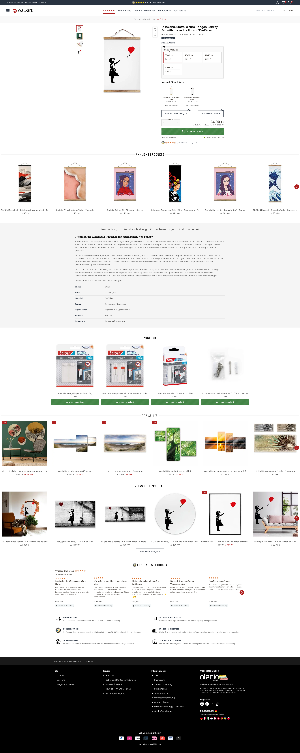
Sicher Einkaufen (71, 629)
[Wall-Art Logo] (23, 10)
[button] (122, 62)
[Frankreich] (205, 718)
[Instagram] (202, 704)
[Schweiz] (218, 718)
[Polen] (228, 718)
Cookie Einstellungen (163, 711)
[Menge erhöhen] (177, 122)
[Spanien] (222, 718)
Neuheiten (11, 2)
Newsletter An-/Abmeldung (118, 689)
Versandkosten (70, 617)
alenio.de (203, 684)
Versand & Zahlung (163, 684)
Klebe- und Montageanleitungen (121, 680)
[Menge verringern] (164, 122)
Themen (20, 2)
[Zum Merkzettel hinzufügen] (155, 29)
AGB (156, 675)
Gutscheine (111, 675)
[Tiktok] (217, 704)
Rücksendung (160, 689)
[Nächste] (296, 186)
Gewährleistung (161, 702)
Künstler (42, 2)
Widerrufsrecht (88, 661)
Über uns (61, 680)
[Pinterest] (207, 704)
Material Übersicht (114, 684)
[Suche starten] (284, 10)
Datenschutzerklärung (72, 661)
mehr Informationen (171, 105)
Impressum (58, 661)
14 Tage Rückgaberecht (170, 617)
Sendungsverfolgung (115, 693)
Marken (27, 2)
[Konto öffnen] (277, 2)
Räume (35, 2)
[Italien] (208, 718)
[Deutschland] (201, 718)
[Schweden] (225, 718)
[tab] (109, 229)
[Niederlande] (211, 718)
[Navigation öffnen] (8, 10)
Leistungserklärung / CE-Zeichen (169, 706)
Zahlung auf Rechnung (170, 640)
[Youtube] (212, 704)
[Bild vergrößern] (155, 34)
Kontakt (60, 675)
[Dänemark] (215, 718)
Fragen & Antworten (66, 684)
